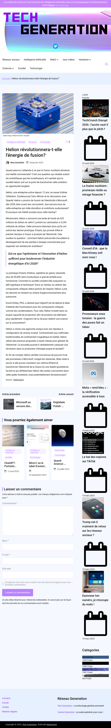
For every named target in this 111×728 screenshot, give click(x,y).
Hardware (84, 59)
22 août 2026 (88, 163)
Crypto (85, 669)
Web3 (53, 59)
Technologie (36, 68)
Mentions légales (9, 711)
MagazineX (52, 724)
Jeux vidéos (68, 59)
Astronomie (59, 450)
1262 (84, 660)
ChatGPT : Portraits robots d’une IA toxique (13, 464)
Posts (89, 660)
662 (84, 678)
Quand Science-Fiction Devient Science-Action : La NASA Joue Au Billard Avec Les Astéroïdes (62, 462)
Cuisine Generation (66, 712)
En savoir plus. (62, 5)
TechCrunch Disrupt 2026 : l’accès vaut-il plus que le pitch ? (95, 125)
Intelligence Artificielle (35, 59)
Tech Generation (65, 706)
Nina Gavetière (17, 162)
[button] (57, 60)
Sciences (7, 68)
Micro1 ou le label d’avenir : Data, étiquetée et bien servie (37, 464)
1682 (84, 666)
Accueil (5, 703)
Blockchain (87, 663)
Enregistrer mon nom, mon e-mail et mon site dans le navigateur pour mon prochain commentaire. (38, 583)
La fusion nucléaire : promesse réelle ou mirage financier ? (95, 190)
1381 (84, 672)
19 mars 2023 (88, 430)
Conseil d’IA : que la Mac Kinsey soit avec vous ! (94, 253)
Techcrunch (18, 380)
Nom (5, 540)
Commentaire (9, 503)
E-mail (6, 554)
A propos (6, 698)
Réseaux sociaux (11, 59)
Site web (6, 568)
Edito (84, 675)
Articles (5, 707)
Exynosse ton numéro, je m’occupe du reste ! (95, 600)
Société (22, 68)
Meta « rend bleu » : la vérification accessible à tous (95, 392)
